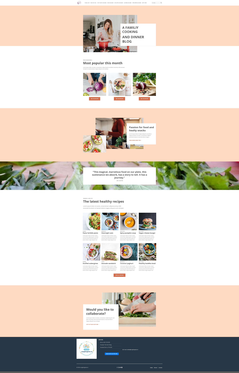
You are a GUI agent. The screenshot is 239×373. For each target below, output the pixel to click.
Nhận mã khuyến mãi (111, 353)
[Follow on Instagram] (118, 367)
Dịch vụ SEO (103, 342)
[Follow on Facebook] (117, 367)
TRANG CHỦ (87, 2)
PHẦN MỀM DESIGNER (136, 2)
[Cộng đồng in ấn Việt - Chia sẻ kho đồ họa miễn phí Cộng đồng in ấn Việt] (80, 3)
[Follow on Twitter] (120, 367)
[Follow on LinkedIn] (121, 367)
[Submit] (161, 3)
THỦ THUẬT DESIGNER (101, 2)
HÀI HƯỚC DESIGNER (118, 2)
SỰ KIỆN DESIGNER (127, 2)
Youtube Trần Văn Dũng (105, 344)
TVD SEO (108, 342)
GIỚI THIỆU (144, 2)
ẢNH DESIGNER (110, 2)
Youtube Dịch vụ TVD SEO (106, 347)
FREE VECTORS (93, 2)
